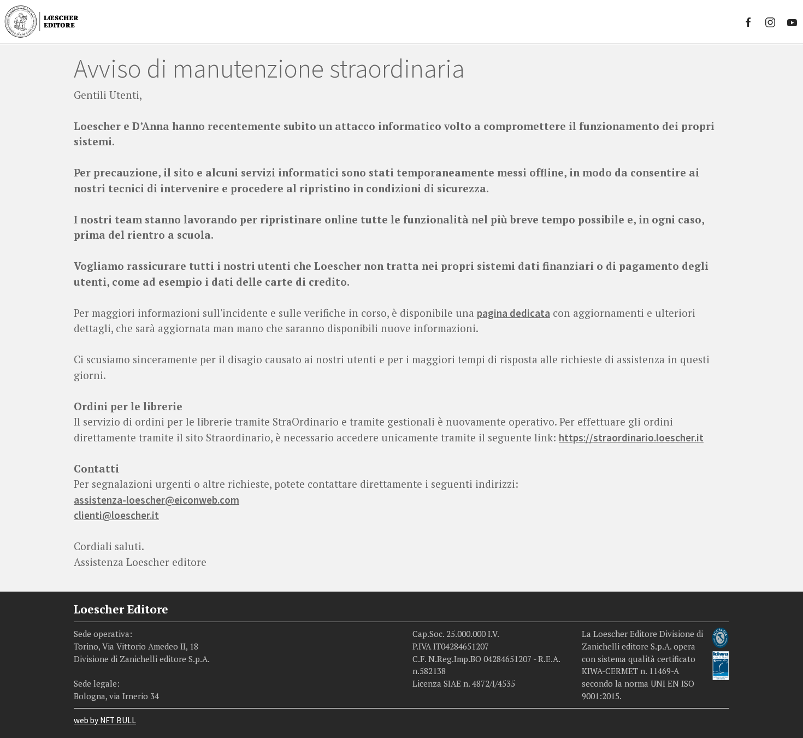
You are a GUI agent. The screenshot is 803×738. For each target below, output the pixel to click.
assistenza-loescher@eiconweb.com (156, 499)
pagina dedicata (513, 313)
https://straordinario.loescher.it (631, 437)
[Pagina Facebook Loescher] (748, 22)
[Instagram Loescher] (770, 22)
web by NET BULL (105, 720)
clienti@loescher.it (116, 515)
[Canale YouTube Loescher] (792, 22)
